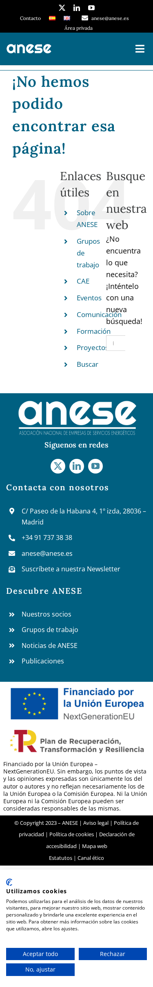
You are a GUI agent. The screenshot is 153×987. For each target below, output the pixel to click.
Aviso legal (96, 822)
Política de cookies (71, 834)
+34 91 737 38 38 (47, 537)
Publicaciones (43, 661)
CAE (83, 281)
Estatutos (60, 857)
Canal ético (91, 857)
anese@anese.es (47, 553)
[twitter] (62, 7)
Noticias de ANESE (50, 645)
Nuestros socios (46, 614)
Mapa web (94, 846)
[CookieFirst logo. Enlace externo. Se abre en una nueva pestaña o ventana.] (9, 882)
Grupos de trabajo (50, 629)
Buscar (87, 364)
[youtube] (91, 7)
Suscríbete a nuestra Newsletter (71, 568)
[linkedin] (76, 7)
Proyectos (93, 347)
